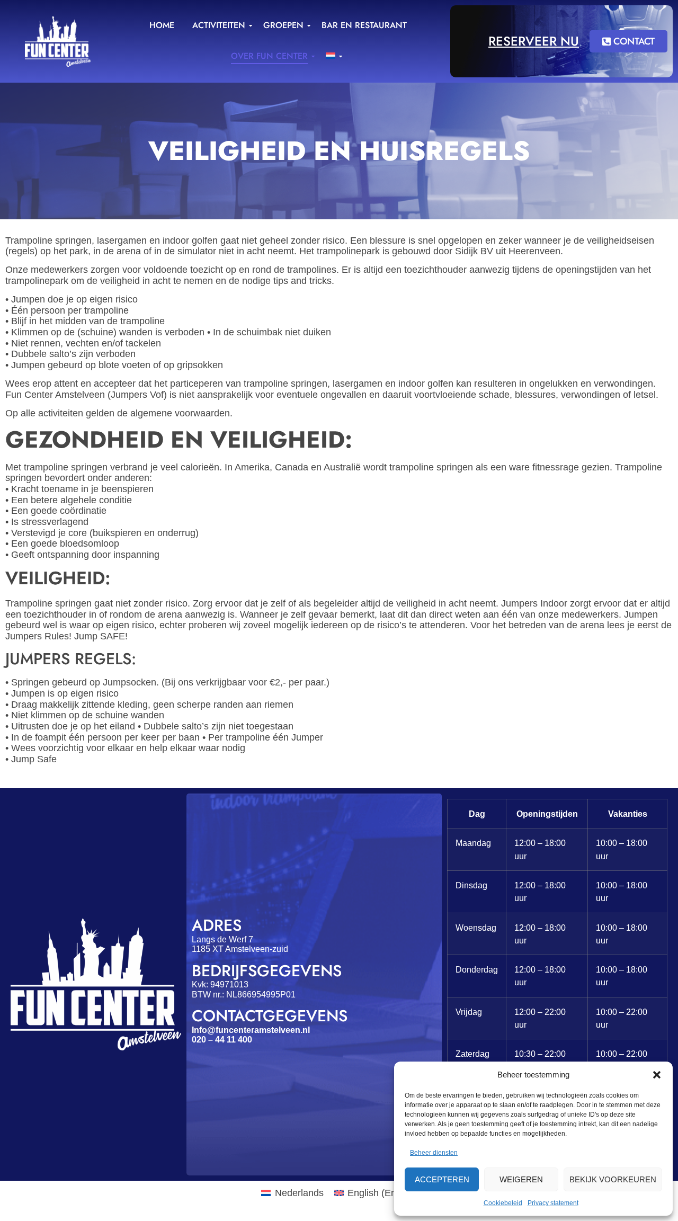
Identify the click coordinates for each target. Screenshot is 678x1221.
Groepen (283, 25)
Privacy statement (553, 1203)
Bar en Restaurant (364, 25)
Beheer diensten (434, 1152)
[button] (657, 1075)
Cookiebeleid (503, 1203)
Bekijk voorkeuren (612, 1179)
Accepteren (442, 1179)
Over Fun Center (269, 56)
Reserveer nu (533, 41)
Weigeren (521, 1179)
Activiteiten (218, 25)
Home (161, 25)
